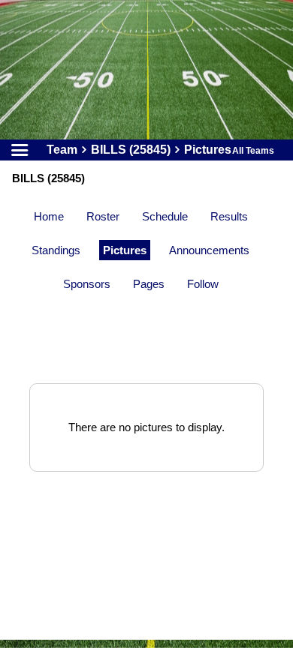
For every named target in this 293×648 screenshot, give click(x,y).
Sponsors (86, 284)
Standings (56, 250)
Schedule (165, 216)
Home (49, 216)
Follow (203, 284)
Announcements (209, 250)
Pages (149, 284)
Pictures (124, 250)
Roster (102, 216)
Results (229, 216)
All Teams (253, 151)
